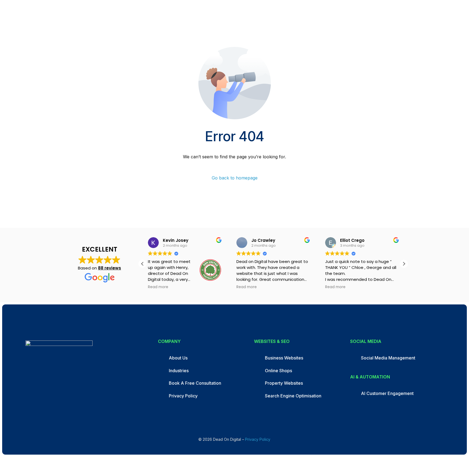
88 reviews (109, 268)
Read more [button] (158, 287)
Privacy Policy (257, 439)
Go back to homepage (235, 178)
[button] (404, 264)
